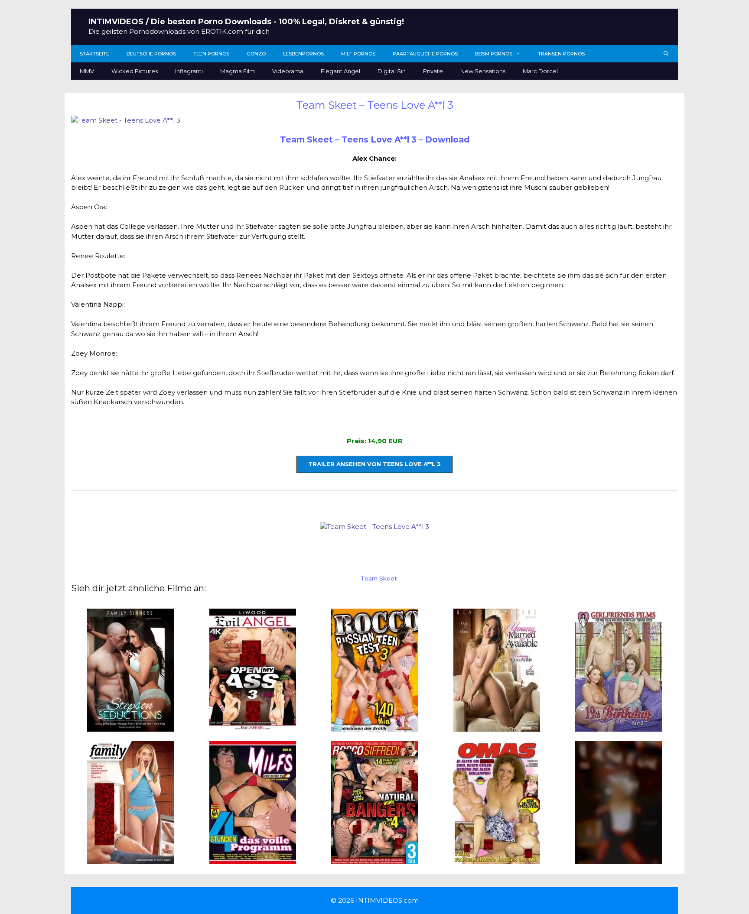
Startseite (94, 54)
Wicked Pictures (134, 71)
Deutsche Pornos (151, 54)
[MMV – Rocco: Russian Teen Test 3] (374, 726)
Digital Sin (392, 71)
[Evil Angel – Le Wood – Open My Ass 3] (252, 726)
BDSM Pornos (493, 54)
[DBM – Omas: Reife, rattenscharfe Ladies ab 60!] (496, 859)
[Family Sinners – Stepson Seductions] (130, 726)
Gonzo (256, 54)
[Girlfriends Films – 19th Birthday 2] (618, 726)
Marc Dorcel (540, 71)
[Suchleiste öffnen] (666, 53)
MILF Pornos (358, 54)
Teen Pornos (211, 54)
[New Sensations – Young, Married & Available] (496, 726)
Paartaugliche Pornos (425, 54)
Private (433, 71)
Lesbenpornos (303, 54)
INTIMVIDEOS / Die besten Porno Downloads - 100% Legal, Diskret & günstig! (246, 21)
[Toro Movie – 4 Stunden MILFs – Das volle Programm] (252, 859)
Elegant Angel (340, 71)
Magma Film (237, 71)
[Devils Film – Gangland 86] (618, 859)
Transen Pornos (561, 54)
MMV (87, 71)
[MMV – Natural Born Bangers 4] (374, 859)
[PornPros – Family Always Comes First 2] (130, 859)
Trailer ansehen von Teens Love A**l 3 (374, 463)
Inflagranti (189, 71)
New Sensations (482, 71)
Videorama (287, 71)
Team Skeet (379, 578)
